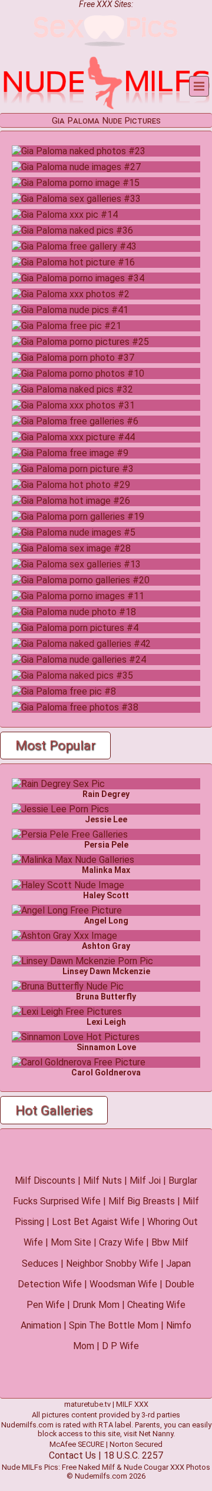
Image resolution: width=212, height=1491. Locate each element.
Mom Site (71, 1242)
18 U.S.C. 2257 (133, 1455)
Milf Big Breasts (141, 1201)
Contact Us (72, 1455)
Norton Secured (136, 1444)
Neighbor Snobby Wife (112, 1263)
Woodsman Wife (123, 1284)
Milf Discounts (45, 1180)
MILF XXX (132, 1404)
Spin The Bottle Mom (113, 1325)
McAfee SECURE (76, 1444)
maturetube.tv (87, 1404)
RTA (105, 1424)
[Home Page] (106, 107)
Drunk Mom (96, 1304)
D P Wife (120, 1345)
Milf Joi (145, 1180)
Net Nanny (156, 1433)
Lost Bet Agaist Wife (96, 1221)
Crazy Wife (121, 1242)
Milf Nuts (102, 1180)
